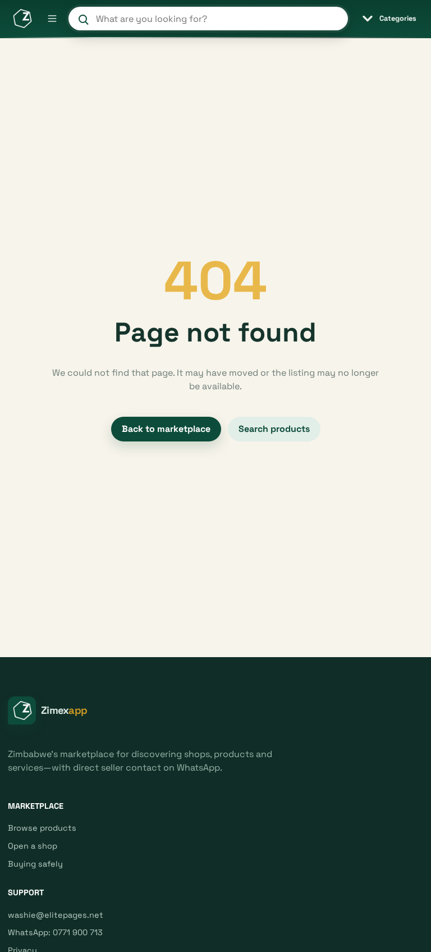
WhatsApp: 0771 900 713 (55, 932)
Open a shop (32, 846)
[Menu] (52, 18)
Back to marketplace (166, 429)
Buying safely (35, 864)
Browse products (42, 828)
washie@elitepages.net (55, 915)
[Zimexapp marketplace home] (22, 18)
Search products (274, 429)
